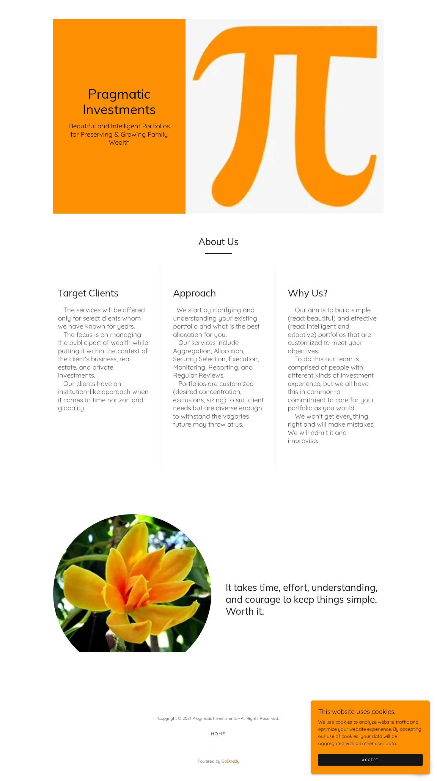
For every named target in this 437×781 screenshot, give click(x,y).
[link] (119, 112)
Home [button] (218, 733)
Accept (370, 760)
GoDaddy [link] (230, 761)
